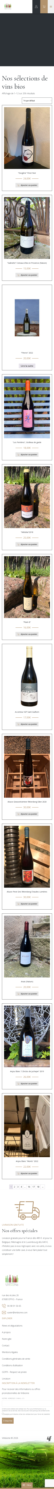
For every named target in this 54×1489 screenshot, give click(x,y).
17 (33, 1186)
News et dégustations (12, 1325)
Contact (5, 1345)
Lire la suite (27, 365)
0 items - (44, 6)
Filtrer (29, 1485)
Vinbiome (8, 6)
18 (38, 1186)
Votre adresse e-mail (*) (13, 1398)
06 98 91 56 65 (14, 1305)
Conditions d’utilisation (12, 1365)
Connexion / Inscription (36, 6)
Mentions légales (10, 1352)
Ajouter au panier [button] (29, 185)
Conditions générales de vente (16, 1358)
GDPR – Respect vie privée (14, 1372)
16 (29, 1186)
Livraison (6, 1378)
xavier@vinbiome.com (17, 1312)
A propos (6, 1332)
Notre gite (6, 1338)
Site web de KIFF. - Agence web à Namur (49, 1438)
